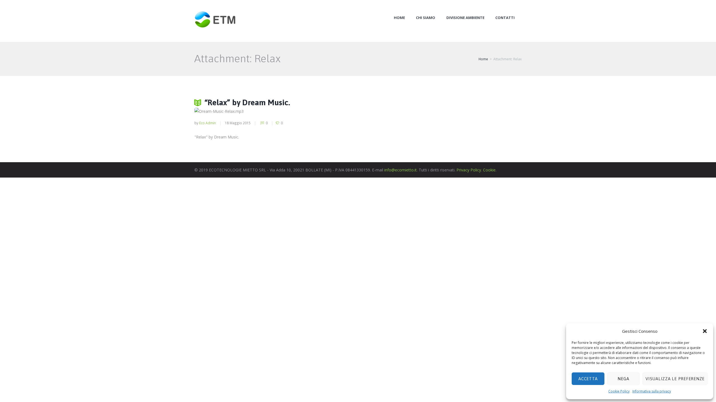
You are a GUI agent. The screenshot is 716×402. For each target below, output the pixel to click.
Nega (623, 378)
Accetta (587, 378)
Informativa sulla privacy (651, 391)
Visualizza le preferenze (675, 378)
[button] (705, 331)
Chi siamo (425, 17)
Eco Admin (207, 123)
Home (399, 17)
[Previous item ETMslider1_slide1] (253, 111)
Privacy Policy (468, 170)
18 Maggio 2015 (238, 123)
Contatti (505, 17)
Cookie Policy (619, 391)
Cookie (489, 170)
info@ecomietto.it (400, 170)
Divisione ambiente (465, 17)
